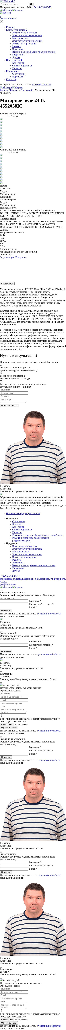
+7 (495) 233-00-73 (41, 7)
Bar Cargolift (26, 90)
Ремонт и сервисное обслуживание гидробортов (37, 535)
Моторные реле (20, 38)
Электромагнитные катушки (27, 41)
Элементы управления (24, 43)
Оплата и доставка (22, 65)
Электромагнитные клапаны (27, 35)
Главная (10, 27)
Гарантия (17, 68)
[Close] (1, 590)
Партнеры (17, 76)
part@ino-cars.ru (8, 584)
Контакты (11, 79)
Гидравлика (18, 54)
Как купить (18, 63)
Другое (16, 57)
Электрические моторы (24, 32)
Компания (11, 71)
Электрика (17, 49)
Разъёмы (16, 46)
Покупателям (13, 60)
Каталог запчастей (16, 30)
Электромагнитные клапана (27, 549)
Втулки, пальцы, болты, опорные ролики (33, 52)
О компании (18, 74)
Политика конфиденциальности (23, 513)
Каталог (14, 90)
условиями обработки (49, 613)
